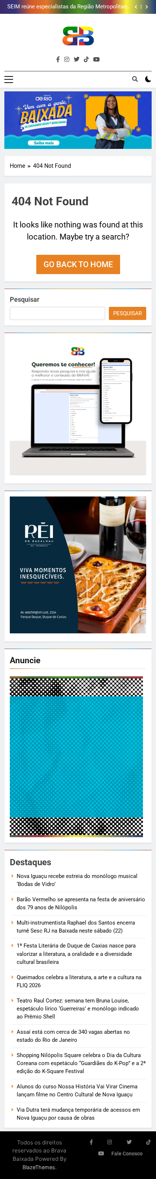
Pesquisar (24, 299)
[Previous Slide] (136, 7)
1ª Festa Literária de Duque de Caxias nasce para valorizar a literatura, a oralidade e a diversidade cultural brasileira (76, 953)
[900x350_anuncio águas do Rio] (78, 120)
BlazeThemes (38, 1167)
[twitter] (76, 59)
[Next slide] (147, 7)
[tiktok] (86, 59)
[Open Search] (135, 79)
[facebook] (58, 59)
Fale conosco (127, 1154)
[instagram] (66, 59)
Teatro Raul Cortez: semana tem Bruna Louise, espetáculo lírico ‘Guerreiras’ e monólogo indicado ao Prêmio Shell (78, 1008)
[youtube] (96, 59)
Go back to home (78, 264)
